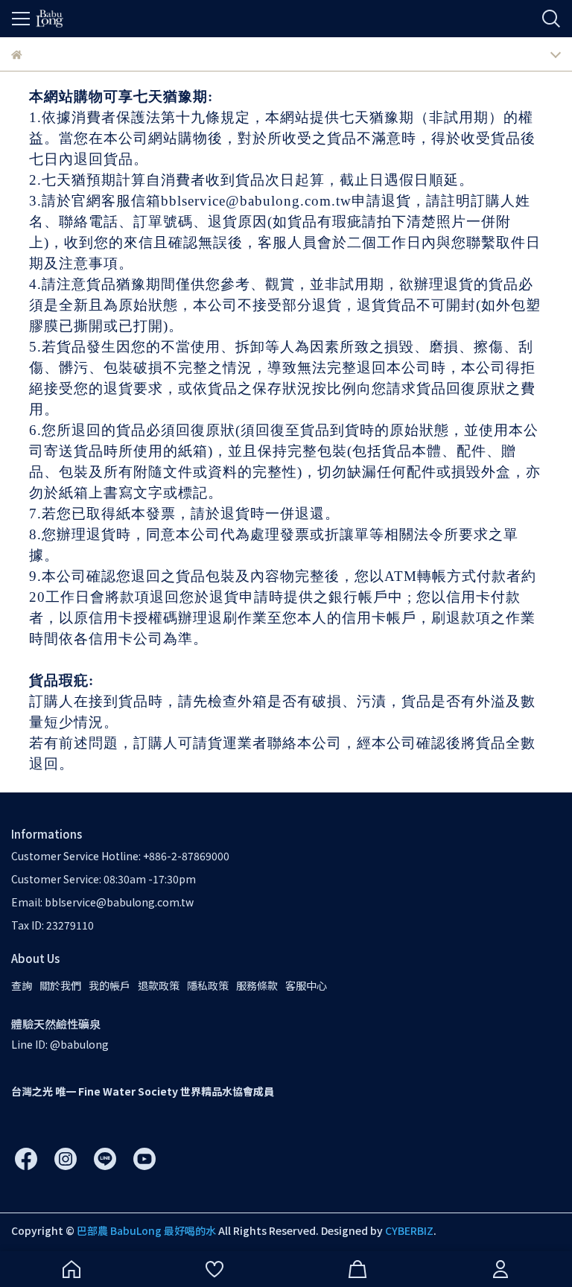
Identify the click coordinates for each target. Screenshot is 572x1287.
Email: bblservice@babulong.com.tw (102, 901)
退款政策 (158, 985)
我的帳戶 (109, 985)
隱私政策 (208, 985)
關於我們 (60, 985)
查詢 (21, 985)
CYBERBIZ (409, 1230)
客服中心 (306, 985)
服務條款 (257, 985)
